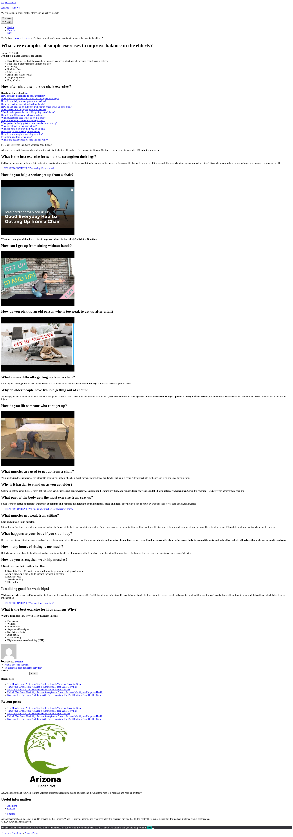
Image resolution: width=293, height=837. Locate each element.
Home (16, 38)
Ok (149, 828)
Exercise (11, 30)
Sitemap (11, 813)
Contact (11, 808)
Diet (9, 33)
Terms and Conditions (11, 833)
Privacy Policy (31, 833)
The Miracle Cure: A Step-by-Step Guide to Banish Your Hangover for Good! (44, 684)
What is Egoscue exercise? (16, 664)
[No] (153, 828)
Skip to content (8, 2)
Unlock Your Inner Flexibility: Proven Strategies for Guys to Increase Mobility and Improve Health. (55, 692)
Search (34, 673)
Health (10, 27)
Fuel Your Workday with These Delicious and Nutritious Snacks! (38, 689)
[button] (2, 824)
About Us (12, 806)
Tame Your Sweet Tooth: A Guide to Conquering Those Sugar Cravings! (42, 686)
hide (26, 93)
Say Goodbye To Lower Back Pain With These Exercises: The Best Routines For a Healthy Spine (54, 695)
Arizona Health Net (10, 7)
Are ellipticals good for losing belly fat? (23, 667)
